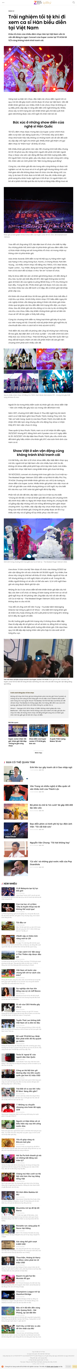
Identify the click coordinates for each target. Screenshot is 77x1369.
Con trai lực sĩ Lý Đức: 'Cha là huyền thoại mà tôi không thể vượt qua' (28, 906)
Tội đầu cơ (21, 923)
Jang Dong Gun (30, 262)
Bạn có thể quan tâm (20, 762)
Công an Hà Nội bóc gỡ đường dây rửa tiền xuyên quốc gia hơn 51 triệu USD (28, 1073)
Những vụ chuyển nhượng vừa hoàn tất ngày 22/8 (28, 1107)
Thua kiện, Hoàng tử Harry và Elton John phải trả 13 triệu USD (28, 1260)
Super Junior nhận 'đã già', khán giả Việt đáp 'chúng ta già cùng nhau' (17, 742)
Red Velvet (62, 265)
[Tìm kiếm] (73, 2)
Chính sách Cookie (52, 1366)
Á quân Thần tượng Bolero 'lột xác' (57, 740)
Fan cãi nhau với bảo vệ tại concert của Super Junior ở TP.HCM (26, 679)
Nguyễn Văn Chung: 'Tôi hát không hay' (50, 843)
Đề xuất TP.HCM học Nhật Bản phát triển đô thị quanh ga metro (28, 1038)
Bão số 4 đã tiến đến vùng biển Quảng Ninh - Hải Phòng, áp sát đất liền (28, 1310)
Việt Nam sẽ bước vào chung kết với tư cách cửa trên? (28, 972)
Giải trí (11, 11)
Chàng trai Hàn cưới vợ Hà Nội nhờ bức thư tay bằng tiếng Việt (28, 1176)
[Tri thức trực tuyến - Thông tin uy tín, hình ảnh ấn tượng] (42, 2)
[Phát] (38, 658)
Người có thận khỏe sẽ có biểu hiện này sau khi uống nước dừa (28, 1123)
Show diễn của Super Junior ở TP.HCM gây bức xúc (37, 741)
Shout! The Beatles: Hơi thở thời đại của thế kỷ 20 (46, 701)
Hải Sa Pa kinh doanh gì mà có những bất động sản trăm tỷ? (28, 1158)
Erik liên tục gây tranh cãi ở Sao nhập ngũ (51, 767)
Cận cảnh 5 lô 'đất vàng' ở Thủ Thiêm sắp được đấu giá (28, 954)
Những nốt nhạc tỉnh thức (19, 696)
